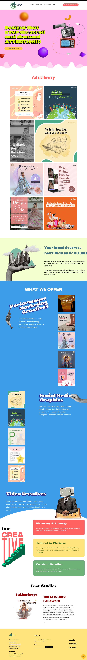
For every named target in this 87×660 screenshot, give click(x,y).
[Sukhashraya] (42, 622)
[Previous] (13, 607)
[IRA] (44, 622)
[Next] (73, 607)
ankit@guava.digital (18, 653)
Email (35, 644)
